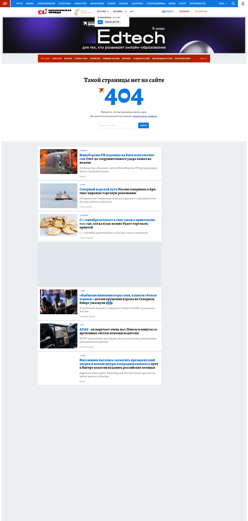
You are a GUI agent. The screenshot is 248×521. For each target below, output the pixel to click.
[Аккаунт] (243, 3)
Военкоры (95, 58)
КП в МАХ (126, 58)
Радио (170, 11)
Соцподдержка (155, 3)
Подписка (201, 11)
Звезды (123, 3)
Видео (30, 3)
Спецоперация (46, 3)
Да (100, 22)
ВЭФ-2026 (68, 58)
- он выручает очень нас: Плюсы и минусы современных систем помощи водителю (119, 331)
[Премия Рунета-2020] (81, 11)
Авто (82, 325)
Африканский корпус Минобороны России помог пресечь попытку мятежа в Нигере (118, 374)
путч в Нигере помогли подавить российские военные (119, 364)
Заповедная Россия (162, 58)
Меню (5, 3)
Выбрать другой (112, 22)
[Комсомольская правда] (54, 11)
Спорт (182, 3)
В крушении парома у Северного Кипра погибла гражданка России (117, 309)
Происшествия (182, 58)
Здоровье (137, 3)
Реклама (184, 11)
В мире (111, 3)
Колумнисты (198, 3)
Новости (57, 58)
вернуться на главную (145, 116)
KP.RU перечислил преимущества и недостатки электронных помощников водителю (118, 340)
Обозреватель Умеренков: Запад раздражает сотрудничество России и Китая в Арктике (118, 200)
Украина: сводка (111, 58)
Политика (65, 3)
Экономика (97, 3)
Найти (143, 125)
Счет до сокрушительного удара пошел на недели (117, 159)
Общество (80, 3)
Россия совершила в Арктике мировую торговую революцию (118, 191)
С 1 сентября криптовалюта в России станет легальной (114, 232)
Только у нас (81, 58)
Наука (171, 3)
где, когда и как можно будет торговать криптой (118, 223)
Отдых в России (141, 58)
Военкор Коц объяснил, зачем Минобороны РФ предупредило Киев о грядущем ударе (118, 169)
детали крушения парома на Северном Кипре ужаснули (118, 299)
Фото (19, 3)
